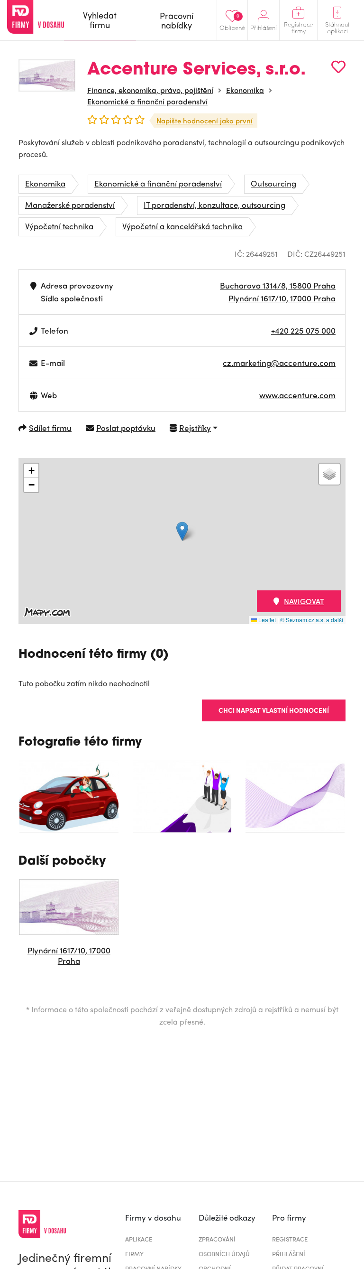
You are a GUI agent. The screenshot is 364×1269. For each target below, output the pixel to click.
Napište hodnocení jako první (204, 120)
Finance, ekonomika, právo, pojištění (150, 89)
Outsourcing (273, 183)
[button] (182, 531)
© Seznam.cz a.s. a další (311, 620)
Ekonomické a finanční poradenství (147, 101)
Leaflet (266, 620)
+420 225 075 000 (303, 330)
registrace (290, 1238)
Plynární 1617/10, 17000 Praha (282, 298)
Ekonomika (245, 89)
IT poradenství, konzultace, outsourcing (214, 204)
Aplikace (138, 1238)
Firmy (134, 1253)
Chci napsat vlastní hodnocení (273, 710)
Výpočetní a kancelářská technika (182, 226)
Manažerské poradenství (70, 204)
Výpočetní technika (59, 226)
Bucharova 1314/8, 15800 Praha (278, 285)
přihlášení (288, 1253)
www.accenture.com (297, 395)
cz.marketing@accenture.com (279, 362)
